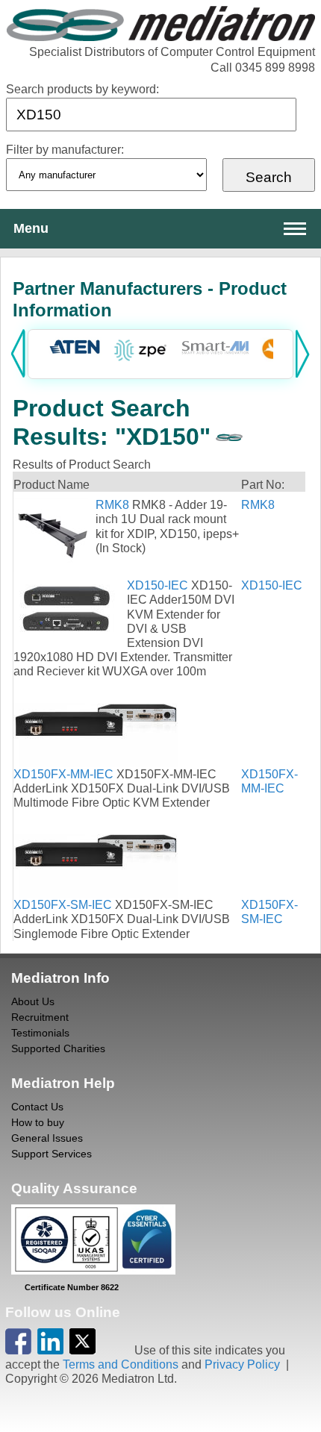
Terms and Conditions (120, 1364)
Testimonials (40, 1033)
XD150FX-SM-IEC (62, 904)
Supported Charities (58, 1048)
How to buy (37, 1122)
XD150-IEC (157, 585)
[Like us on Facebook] (18, 1350)
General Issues (47, 1138)
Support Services (51, 1154)
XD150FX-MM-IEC (63, 774)
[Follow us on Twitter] (82, 1350)
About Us (32, 1001)
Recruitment (40, 1017)
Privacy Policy (242, 1364)
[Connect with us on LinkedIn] (50, 1350)
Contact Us (37, 1107)
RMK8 (112, 504)
